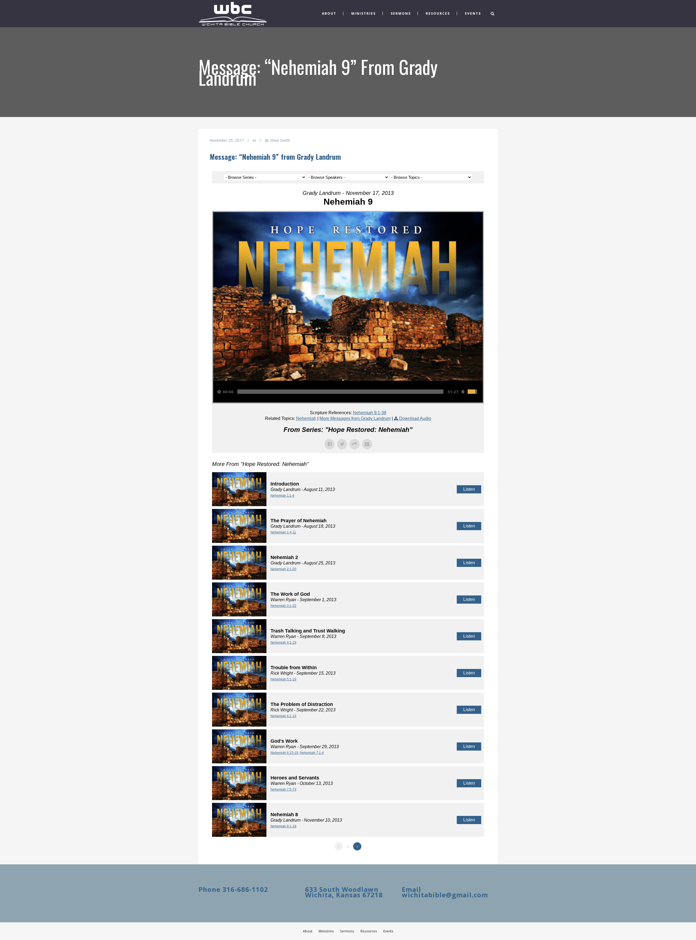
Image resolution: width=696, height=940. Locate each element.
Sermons (347, 931)
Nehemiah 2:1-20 (283, 569)
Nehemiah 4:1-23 (283, 642)
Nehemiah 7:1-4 (312, 753)
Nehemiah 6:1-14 (283, 716)
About (307, 931)
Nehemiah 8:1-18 (283, 826)
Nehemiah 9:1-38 (369, 412)
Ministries (326, 931)
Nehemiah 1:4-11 (283, 532)
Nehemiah (306, 418)
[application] (348, 392)
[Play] (219, 392)
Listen (469, 489)
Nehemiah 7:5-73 (283, 789)
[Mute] (463, 392)
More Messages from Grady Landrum (355, 418)
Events (388, 931)
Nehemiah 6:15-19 (284, 753)
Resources (369, 931)
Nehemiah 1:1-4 (282, 495)
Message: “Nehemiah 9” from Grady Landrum (275, 156)
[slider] (340, 391)
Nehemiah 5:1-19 (283, 679)
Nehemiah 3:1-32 (283, 606)
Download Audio (415, 418)
